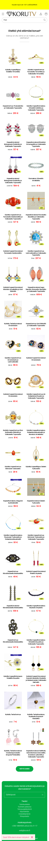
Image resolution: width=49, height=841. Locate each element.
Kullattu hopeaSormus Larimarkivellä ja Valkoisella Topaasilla (36, 253)
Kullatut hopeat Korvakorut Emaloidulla (36, 359)
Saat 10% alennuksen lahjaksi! (16, 837)
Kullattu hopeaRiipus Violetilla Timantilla (12, 71)
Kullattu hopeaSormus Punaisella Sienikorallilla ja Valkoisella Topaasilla (13, 217)
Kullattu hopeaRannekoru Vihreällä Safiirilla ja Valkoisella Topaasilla (36, 108)
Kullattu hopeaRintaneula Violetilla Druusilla (13, 677)
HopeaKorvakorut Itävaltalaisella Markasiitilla (13, 607)
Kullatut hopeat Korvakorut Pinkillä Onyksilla (36, 572)
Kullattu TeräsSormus (13, 714)
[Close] (32, 837)
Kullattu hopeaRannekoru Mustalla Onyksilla (36, 607)
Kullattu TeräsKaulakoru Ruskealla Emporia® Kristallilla (36, 717)
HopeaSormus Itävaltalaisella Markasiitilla (13, 572)
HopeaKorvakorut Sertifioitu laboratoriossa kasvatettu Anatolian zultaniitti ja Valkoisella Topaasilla (36, 754)
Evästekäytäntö (24, 814)
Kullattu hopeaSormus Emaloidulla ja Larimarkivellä (13, 360)
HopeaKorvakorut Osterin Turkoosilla (36, 502)
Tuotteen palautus (24, 807)
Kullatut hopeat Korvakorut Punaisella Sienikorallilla (13, 252)
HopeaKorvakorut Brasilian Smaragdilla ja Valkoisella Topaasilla (36, 144)
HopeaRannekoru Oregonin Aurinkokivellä (13, 502)
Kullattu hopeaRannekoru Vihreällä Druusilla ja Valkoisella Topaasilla (36, 642)
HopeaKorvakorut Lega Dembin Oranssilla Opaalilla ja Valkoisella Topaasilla (36, 289)
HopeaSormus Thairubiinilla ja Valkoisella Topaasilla (13, 107)
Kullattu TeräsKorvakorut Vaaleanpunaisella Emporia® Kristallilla (13, 753)
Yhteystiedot (24, 816)
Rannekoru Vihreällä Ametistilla (36, 180)
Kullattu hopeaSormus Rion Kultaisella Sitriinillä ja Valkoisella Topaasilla (13, 432)
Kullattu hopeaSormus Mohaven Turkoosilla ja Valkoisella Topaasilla (36, 537)
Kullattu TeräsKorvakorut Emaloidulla (13, 325)
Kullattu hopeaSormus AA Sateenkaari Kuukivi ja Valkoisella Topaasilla (36, 396)
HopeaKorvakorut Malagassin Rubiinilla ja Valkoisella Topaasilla (13, 144)
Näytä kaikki (24, 769)
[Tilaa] (42, 794)
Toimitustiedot (24, 804)
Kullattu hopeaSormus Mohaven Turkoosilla (13, 468)
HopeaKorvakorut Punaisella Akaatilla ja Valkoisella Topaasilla (36, 217)
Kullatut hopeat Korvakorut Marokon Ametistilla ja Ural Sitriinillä (13, 289)
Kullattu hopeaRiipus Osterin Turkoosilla (36, 468)
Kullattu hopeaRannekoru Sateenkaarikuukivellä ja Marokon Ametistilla (36, 432)
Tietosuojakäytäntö (24, 809)
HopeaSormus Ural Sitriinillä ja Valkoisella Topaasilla (36, 325)
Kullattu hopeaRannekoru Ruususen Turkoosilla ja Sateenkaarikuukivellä (13, 537)
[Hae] (44, 20)
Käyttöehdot (24, 811)
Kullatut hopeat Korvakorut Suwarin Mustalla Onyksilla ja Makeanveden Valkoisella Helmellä (36, 679)
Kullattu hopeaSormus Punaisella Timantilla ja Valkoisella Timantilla (35, 72)
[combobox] (24, 20)
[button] (3, 14)
